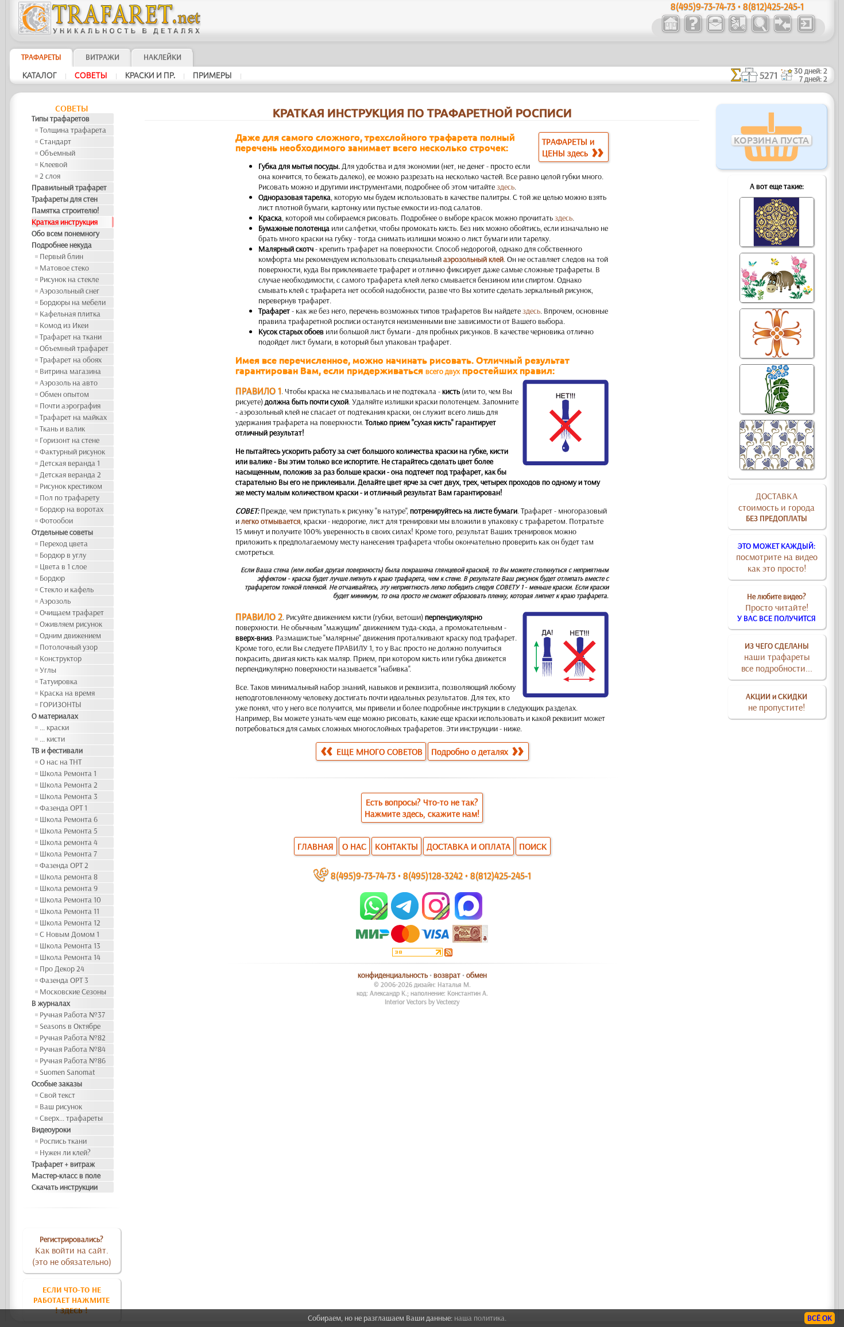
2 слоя (50, 176)
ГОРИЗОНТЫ (61, 704)
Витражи (102, 57)
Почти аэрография (70, 405)
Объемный (57, 153)
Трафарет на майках (73, 417)
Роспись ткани (63, 1141)
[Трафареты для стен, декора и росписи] (670, 31)
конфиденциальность (393, 975)
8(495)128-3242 (433, 875)
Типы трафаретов (61, 118)
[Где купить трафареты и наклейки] (715, 31)
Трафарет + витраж (63, 1164)
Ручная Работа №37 (72, 1014)
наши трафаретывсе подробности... (776, 657)
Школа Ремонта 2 (69, 785)
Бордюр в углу (63, 555)
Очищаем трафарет (72, 612)
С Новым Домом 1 (69, 934)
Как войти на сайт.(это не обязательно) (71, 1250)
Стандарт (55, 141)
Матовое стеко (64, 268)
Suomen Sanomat (67, 1072)
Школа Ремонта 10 (70, 899)
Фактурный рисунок (72, 451)
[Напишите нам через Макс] (468, 917)
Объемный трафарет (74, 348)
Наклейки (162, 57)
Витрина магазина (70, 371)
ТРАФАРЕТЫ (41, 57)
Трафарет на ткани (71, 336)
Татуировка (59, 681)
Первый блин (61, 256)
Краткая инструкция (65, 222)
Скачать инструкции (65, 1187)
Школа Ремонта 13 (70, 945)
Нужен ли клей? (65, 1152)
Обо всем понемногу (65, 233)
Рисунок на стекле (69, 279)
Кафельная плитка (70, 313)
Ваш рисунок (61, 1106)
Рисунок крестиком (71, 486)
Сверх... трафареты (71, 1118)
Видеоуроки (51, 1129)
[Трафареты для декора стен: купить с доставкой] (737, 31)
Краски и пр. (150, 75)
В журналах (51, 1003)
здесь (505, 187)
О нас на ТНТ (61, 762)
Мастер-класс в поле (66, 1175)
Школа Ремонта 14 (70, 957)
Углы (48, 670)
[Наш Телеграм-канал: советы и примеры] (404, 917)
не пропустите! (776, 702)
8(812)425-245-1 (500, 875)
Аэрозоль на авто (69, 382)
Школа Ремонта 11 (69, 911)
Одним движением (70, 635)
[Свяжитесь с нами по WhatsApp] (374, 917)
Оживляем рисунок (71, 624)
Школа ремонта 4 (69, 842)
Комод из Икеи (64, 325)
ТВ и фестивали (57, 750)
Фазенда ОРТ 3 (64, 980)
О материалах (55, 716)
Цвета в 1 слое (63, 566)
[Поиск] (760, 31)
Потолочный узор (69, 647)
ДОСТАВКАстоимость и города (776, 506)
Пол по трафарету (69, 497)
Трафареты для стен (65, 199)
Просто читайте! (776, 607)
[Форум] (782, 31)
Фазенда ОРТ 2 (64, 865)
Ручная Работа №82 (73, 1037)
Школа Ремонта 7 (68, 853)
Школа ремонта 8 (69, 876)
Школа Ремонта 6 (69, 819)
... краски (54, 727)
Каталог (39, 75)
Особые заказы (57, 1083)
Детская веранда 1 (70, 463)
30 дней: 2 (810, 70)
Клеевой (53, 164)
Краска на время (67, 693)
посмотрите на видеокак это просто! (777, 557)
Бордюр (52, 578)
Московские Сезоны (73, 991)
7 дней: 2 (813, 79)
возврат (446, 975)
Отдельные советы (62, 532)
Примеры (212, 75)
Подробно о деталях (470, 751)
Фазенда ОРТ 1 (63, 808)
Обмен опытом (64, 394)
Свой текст (57, 1095)
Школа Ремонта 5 (69, 830)
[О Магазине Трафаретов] (693, 31)
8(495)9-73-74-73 (363, 875)
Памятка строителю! (65, 210)
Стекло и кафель (67, 589)
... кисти (52, 739)
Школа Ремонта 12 (70, 922)
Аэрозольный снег (69, 291)
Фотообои (56, 520)
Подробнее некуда (62, 245)
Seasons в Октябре (70, 1026)
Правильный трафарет (69, 187)
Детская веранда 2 (70, 474)
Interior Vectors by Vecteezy (422, 1001)
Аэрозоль (55, 601)
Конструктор (61, 658)
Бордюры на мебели (73, 302)
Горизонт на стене (69, 440)
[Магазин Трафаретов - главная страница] (109, 31)
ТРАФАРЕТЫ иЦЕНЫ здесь (568, 147)
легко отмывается (270, 521)
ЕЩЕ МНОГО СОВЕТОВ (378, 751)
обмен (476, 975)
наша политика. (480, 1318)
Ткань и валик (62, 428)
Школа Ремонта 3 (69, 796)
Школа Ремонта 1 (68, 773)
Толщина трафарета (73, 130)
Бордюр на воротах (71, 509)
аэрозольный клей (473, 259)
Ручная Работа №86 (73, 1060)
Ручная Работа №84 (73, 1049)
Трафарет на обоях (71, 359)
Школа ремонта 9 (69, 888)
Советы (91, 75)
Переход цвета (64, 543)
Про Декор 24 (62, 968)
